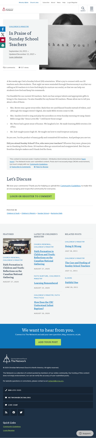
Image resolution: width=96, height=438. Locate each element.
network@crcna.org (55, 381)
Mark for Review (42, 167)
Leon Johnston (15, 57)
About (53, 2)
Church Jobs (34, 2)
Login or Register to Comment (31, 196)
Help (64, 2)
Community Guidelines (39, 164)
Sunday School (43, 213)
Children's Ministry (19, 27)
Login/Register (72, 2)
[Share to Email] (3, 40)
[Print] (3, 45)
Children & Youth (13, 213)
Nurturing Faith (56, 213)
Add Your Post (48, 342)
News (59, 2)
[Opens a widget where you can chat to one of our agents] (85, 434)
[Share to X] (3, 34)
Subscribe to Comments (21, 167)
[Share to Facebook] (3, 29)
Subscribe (46, 2)
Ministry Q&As (23, 2)
